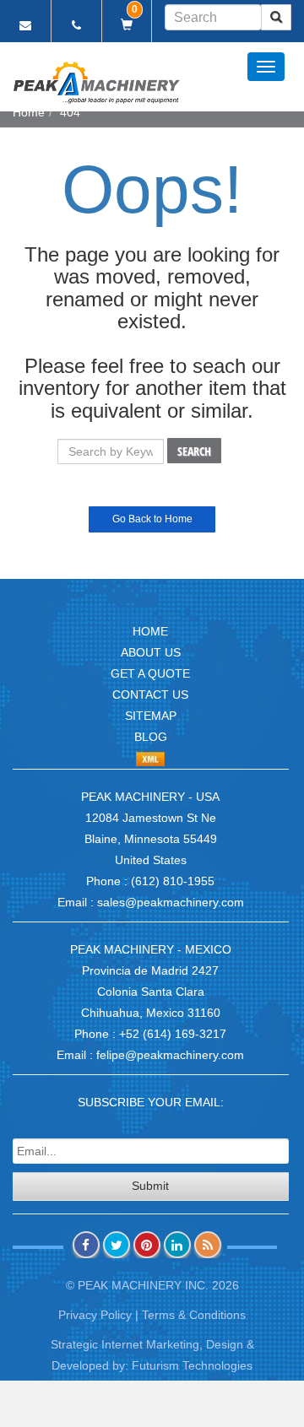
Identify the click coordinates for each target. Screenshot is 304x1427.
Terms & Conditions (194, 1315)
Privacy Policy (95, 1315)
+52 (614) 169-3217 (172, 1034)
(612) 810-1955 (172, 881)
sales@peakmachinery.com (170, 902)
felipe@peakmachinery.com (170, 1055)
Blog (150, 736)
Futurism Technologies (192, 1365)
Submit (150, 1185)
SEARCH (194, 451)
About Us (151, 652)
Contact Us (150, 694)
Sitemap (150, 715)
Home (29, 112)
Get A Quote (150, 673)
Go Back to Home (152, 519)
